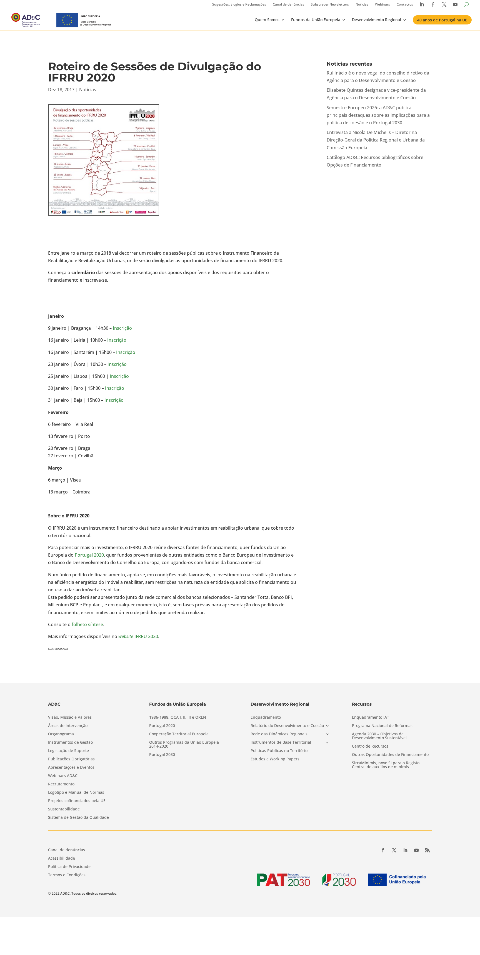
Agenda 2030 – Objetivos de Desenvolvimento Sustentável (379, 736)
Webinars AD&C (63, 776)
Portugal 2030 (162, 755)
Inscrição (122, 328)
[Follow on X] (394, 850)
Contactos (405, 4)
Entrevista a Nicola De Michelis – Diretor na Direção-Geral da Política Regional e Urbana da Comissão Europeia (376, 139)
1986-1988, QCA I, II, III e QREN (177, 717)
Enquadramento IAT (370, 717)
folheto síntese (87, 624)
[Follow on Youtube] (416, 850)
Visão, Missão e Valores (70, 717)
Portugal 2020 (89, 555)
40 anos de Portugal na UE (442, 20)
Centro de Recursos (370, 746)
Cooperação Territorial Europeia (179, 734)
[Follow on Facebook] (383, 850)
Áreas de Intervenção (68, 726)
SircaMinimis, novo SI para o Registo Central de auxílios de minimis (385, 765)
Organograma (61, 734)
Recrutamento (61, 784)
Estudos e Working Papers (275, 759)
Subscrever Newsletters (330, 4)
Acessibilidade (61, 858)
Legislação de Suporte (68, 751)
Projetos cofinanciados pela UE (77, 801)
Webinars (382, 4)
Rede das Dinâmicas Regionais (279, 734)
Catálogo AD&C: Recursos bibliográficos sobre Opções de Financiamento (375, 161)
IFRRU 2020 (138, 636)
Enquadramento (266, 717)
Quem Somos (267, 19)
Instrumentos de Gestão (70, 742)
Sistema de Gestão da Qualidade (78, 817)
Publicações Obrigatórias (71, 759)
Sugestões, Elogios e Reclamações (239, 4)
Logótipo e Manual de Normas (76, 792)
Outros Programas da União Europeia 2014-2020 (184, 744)
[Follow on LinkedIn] (405, 850)
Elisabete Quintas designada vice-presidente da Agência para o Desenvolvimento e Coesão (376, 94)
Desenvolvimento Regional (376, 19)
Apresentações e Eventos (71, 767)
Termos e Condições (67, 875)
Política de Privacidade (69, 867)
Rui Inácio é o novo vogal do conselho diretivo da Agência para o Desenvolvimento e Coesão (378, 76)
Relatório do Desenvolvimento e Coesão (287, 726)
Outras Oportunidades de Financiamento (390, 755)
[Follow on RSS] (427, 850)
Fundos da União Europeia (315, 19)
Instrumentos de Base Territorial (281, 742)
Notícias (362, 4)
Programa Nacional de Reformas (382, 726)
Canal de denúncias (288, 4)
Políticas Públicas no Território (279, 751)
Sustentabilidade (64, 809)
